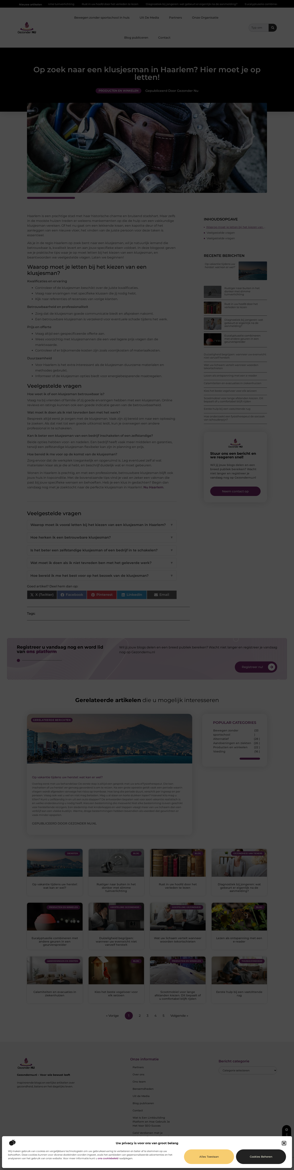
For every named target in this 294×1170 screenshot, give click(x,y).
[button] (284, 1143)
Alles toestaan (209, 1156)
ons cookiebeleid (108, 1158)
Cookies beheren (261, 1156)
